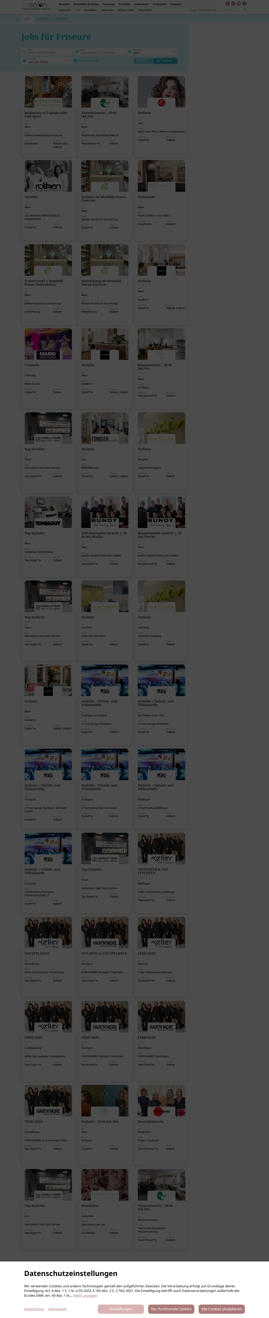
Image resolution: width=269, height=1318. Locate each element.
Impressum (58, 1309)
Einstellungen (120, 1309)
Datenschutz (34, 1309)
